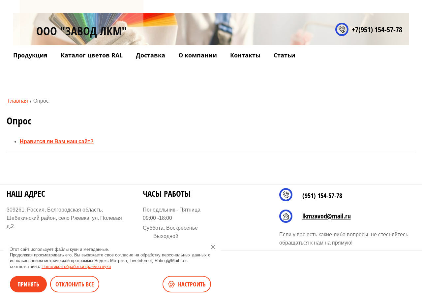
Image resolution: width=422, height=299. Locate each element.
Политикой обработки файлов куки (76, 266)
